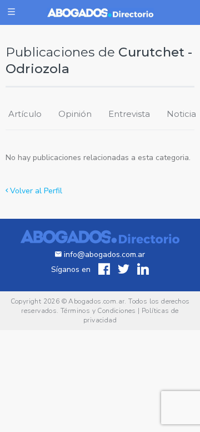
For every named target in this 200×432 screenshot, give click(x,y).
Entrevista (129, 114)
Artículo (25, 114)
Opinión (75, 114)
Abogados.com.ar (96, 301)
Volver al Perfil (35, 191)
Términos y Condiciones (98, 310)
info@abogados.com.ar (104, 254)
